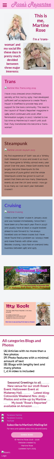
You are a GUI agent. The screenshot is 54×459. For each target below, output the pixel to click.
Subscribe (27, 435)
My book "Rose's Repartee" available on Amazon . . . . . (25, 404)
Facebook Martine (14, 415)
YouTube (10, 421)
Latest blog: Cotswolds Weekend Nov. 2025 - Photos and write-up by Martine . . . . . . (27, 397)
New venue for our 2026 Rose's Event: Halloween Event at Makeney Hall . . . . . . (26, 389)
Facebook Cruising (14, 418)
